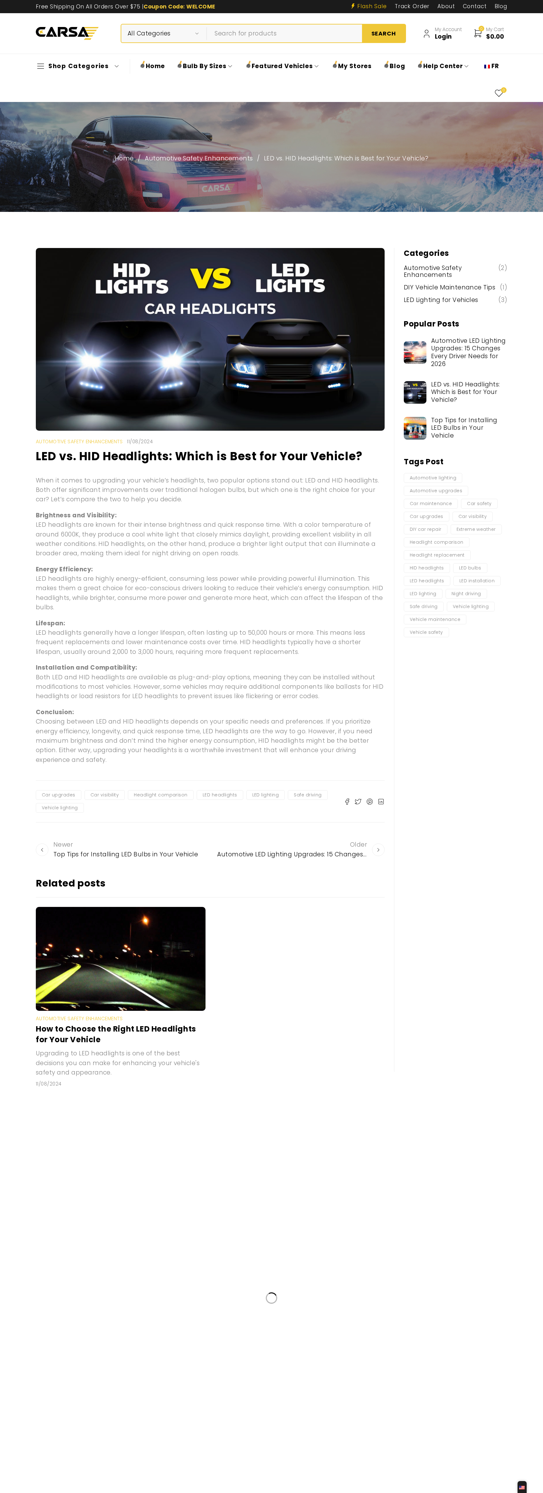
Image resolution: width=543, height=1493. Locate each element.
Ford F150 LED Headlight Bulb (273, 1342)
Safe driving (308, 795)
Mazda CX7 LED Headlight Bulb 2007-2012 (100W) (116, 1360)
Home (124, 158)
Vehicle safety (426, 632)
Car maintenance (431, 503)
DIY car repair (426, 529)
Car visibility (104, 795)
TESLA (362, 1466)
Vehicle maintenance (435, 619)
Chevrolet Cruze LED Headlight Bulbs (295, 1413)
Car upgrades (58, 795)
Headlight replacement (437, 555)
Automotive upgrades (436, 491)
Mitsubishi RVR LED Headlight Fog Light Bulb (249, 1395)
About (446, 6)
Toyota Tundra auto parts (446, 1324)
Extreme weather (476, 529)
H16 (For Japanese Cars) (246, 1324)
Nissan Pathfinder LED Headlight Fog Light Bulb (113, 1466)
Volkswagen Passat (370, 1377)
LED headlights (220, 795)
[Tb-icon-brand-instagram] (68, 1285)
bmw (408, 1342)
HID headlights (427, 568)
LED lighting (265, 795)
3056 (137, 1430)
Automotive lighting (433, 478)
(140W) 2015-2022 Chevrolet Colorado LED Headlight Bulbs (128, 1324)
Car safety (479, 503)
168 (453, 1413)
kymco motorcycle (412, 1413)
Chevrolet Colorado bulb (86, 1430)
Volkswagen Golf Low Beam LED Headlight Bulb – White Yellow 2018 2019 (145, 1413)
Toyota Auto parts (201, 1342)
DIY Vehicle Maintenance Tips (449, 287)
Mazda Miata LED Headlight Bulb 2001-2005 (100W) (118, 1395)
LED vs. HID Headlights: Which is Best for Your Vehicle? (465, 392)
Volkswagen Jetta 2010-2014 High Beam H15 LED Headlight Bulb (263, 1466)
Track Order (412, 6)
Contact (475, 6)
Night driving (466, 593)
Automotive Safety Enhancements (199, 158)
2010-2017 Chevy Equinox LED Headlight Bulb (345, 1324)
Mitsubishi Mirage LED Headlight (126, 1342)
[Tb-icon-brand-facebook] (54, 1285)
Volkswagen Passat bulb (187, 1430)
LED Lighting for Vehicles (441, 300)
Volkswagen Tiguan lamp (300, 1377)
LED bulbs (470, 568)
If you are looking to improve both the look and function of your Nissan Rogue (155, 1377)
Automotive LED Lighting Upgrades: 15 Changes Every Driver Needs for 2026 (468, 352)
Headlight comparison (161, 795)
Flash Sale (372, 6)
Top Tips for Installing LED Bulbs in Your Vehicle (464, 428)
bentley (64, 1342)
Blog (501, 6)
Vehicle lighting (60, 808)
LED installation (477, 581)
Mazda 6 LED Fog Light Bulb (355, 1342)
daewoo (335, 1360)
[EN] (522, 1487)
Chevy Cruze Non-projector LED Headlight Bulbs (250, 1360)
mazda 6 (365, 1413)
